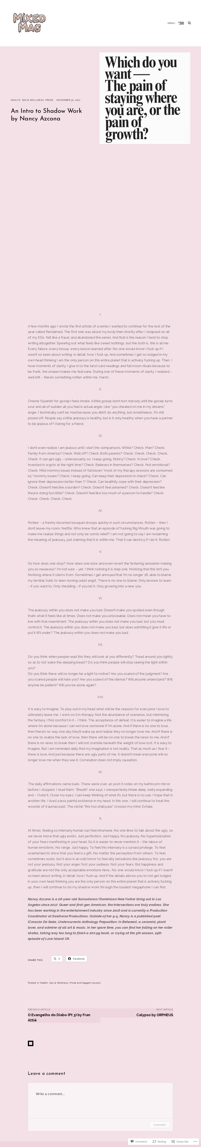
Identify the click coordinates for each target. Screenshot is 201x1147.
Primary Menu (181, 23)
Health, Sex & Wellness (27, 100)
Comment (159, 1124)
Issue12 (96, 982)
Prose (49, 100)
